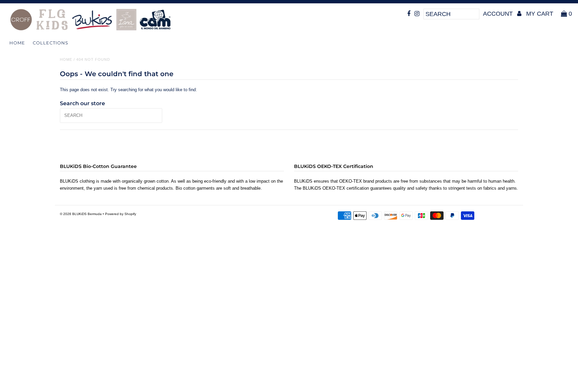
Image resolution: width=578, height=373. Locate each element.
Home (17, 42)
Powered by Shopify (120, 214)
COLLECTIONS (50, 42)
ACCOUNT (498, 13)
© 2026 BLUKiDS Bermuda (81, 214)
